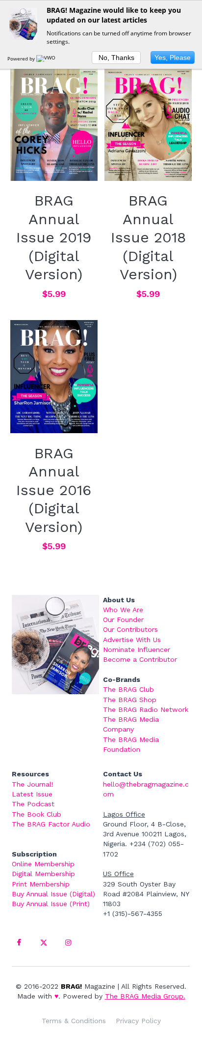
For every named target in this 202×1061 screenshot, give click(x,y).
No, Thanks (116, 57)
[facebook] (19, 942)
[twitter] (43, 942)
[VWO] (46, 58)
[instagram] (68, 942)
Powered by (21, 58)
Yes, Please (172, 57)
